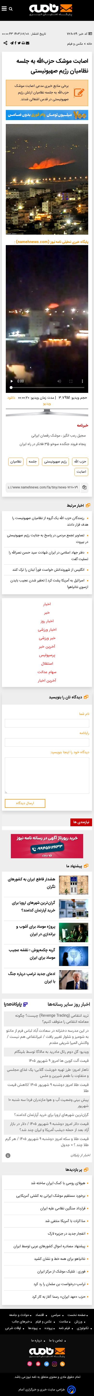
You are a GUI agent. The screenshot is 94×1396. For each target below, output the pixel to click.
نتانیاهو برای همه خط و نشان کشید (59, 1259)
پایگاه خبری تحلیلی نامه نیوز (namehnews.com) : (51, 242)
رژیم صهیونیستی (55, 462)
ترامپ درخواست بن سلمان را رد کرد (59, 1284)
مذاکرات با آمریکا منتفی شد (65, 1221)
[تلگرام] (11, 44)
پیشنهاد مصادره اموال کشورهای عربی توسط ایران (49, 1246)
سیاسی (56, 1315)
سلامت (64, 1321)
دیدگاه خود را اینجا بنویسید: (69, 752)
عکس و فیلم (45, 1321)
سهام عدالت (47, 672)
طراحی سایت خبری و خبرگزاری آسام (42, 1389)
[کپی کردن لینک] (84, 488)
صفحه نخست (77, 1315)
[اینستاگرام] (54, 1364)
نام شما (84, 714)
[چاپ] (23, 44)
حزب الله (80, 462)
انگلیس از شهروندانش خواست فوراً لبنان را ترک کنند (48, 570)
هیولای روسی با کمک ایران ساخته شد (58, 1183)
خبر (47, 613)
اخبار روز (47, 621)
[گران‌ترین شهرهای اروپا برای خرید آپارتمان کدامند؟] (73, 909)
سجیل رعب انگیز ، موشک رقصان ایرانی (58, 436)
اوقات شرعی (14, 1328)
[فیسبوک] (14, 44)
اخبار (47, 604)
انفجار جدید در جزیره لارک (66, 1234)
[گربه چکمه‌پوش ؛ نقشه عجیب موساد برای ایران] (73, 956)
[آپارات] (29, 1363)
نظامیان (15, 462)
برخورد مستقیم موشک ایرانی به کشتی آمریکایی (50, 1196)
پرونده (49, 1328)
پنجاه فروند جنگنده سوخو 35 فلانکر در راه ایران (53, 444)
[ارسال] (27, 44)
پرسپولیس (47, 655)
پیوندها (34, 1328)
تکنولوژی (84, 1328)
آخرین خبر (47, 647)
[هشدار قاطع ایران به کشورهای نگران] (73, 885)
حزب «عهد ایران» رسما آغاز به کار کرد (58, 1297)
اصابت (81, 472)
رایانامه (84, 733)
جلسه (33, 462)
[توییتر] (19, 44)
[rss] (62, 1364)
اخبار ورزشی (47, 630)
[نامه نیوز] (50, 10)
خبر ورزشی (47, 638)
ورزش (79, 1321)
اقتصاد (40, 1315)
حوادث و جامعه (19, 1315)
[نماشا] (38, 1363)
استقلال (47, 664)
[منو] (4, 9)
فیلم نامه (65, 1328)
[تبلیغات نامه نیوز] (47, 115)
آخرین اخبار (47, 680)
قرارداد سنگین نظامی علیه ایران (62, 1209)
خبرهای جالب (21, 1321)
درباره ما (37, 1340)
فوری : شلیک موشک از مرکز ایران (61, 1272)
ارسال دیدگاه (25, 803)
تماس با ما (57, 1340)
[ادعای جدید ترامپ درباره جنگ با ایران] (73, 980)
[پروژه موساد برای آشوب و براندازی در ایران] (73, 932)
